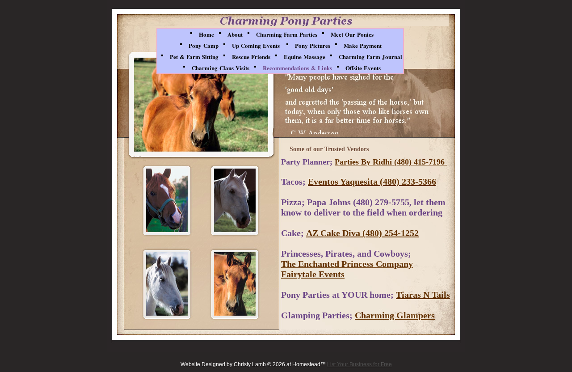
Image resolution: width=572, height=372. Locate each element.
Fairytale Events (313, 274)
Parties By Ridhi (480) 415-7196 (391, 161)
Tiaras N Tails (423, 295)
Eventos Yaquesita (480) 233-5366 (372, 181)
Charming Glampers (395, 315)
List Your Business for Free (359, 364)
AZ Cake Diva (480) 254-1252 (362, 233)
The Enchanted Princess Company (347, 264)
